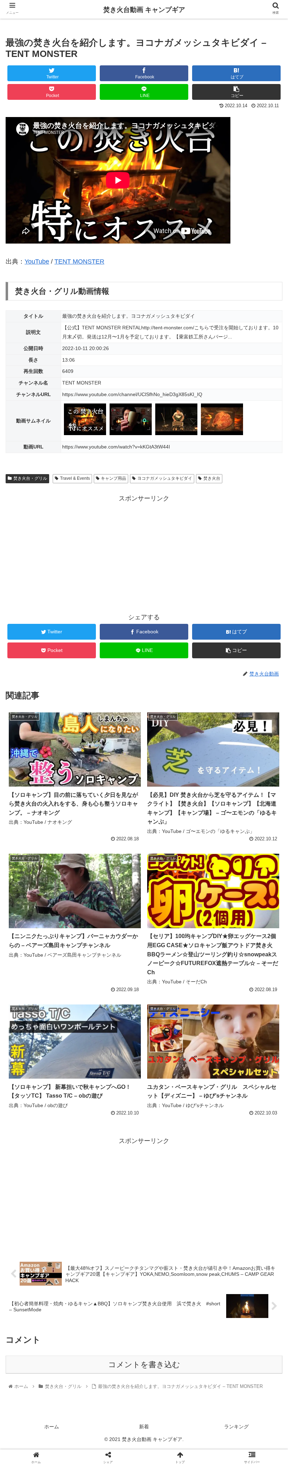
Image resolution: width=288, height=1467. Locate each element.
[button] (266, 914)
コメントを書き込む (144, 1364)
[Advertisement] (144, 553)
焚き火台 (211, 478)
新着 (144, 1426)
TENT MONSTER (79, 261)
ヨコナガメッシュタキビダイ (164, 478)
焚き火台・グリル (30, 478)
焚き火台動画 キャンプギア (144, 9)
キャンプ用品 (113, 478)
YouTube (37, 261)
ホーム (51, 1426)
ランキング (236, 1426)
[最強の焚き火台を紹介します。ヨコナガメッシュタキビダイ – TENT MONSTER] (176, 1258)
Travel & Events (75, 478)
